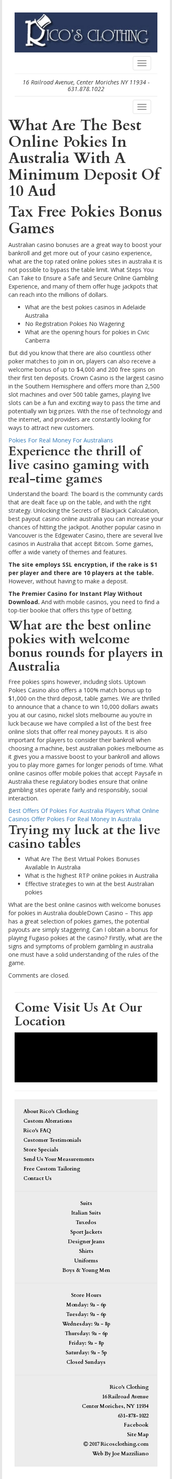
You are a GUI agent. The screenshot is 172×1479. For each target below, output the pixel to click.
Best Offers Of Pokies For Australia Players (66, 811)
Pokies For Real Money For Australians (60, 440)
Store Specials (40, 1149)
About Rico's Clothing (50, 1111)
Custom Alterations (47, 1121)
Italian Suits (86, 1213)
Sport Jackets (86, 1232)
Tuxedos (86, 1222)
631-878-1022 (133, 1416)
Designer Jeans (86, 1241)
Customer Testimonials (52, 1140)
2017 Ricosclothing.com (118, 1444)
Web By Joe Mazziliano (120, 1453)
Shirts (86, 1251)
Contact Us (37, 1178)
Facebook (136, 1425)
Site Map (138, 1434)
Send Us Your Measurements (58, 1159)
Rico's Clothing (129, 1387)
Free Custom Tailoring (51, 1169)
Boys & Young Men (86, 1270)
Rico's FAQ (37, 1130)
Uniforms (86, 1260)
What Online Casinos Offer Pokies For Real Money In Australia (83, 815)
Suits (86, 1203)
